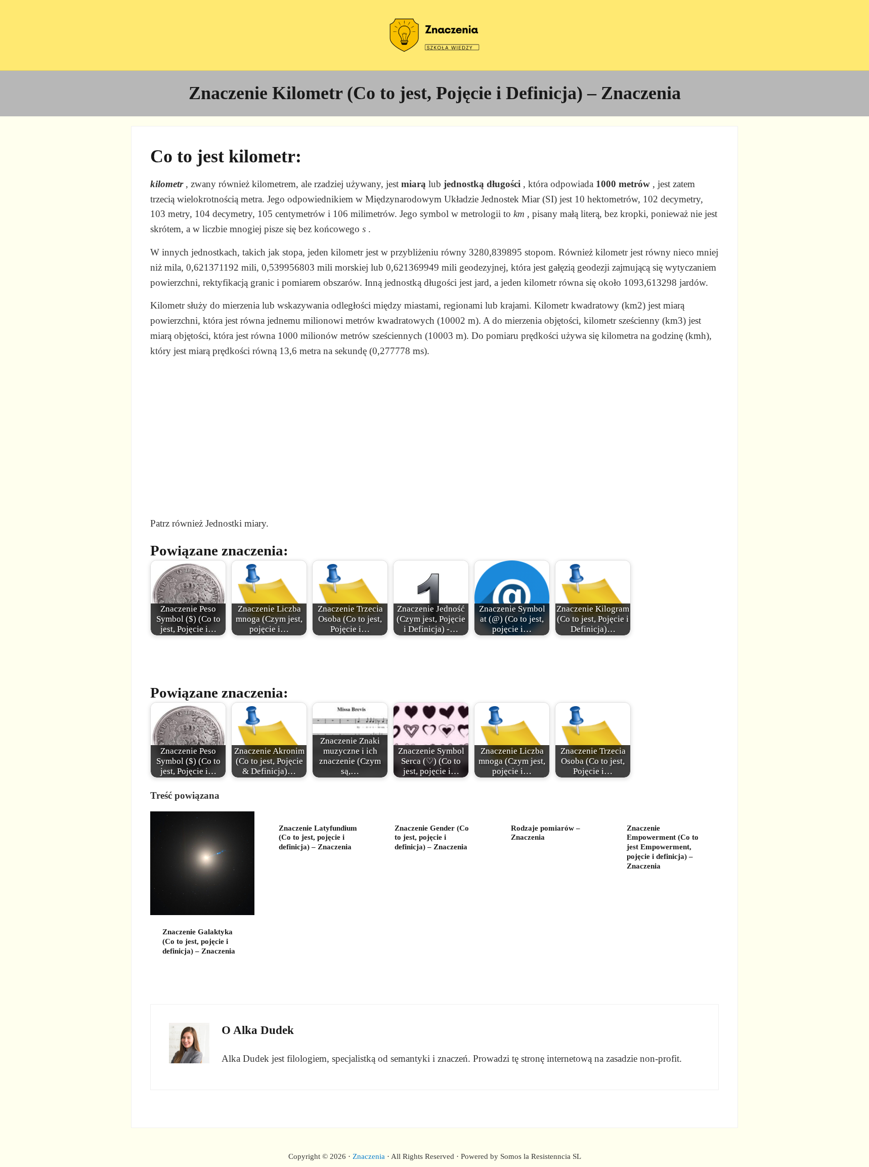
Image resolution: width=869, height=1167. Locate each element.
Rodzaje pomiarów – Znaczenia (545, 833)
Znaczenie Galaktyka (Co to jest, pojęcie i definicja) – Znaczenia (198, 941)
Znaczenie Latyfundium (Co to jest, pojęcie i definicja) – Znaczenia (318, 837)
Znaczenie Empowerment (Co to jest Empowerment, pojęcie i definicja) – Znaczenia (663, 847)
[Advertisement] (434, 437)
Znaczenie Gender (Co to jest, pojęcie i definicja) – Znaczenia (432, 837)
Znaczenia (369, 1156)
